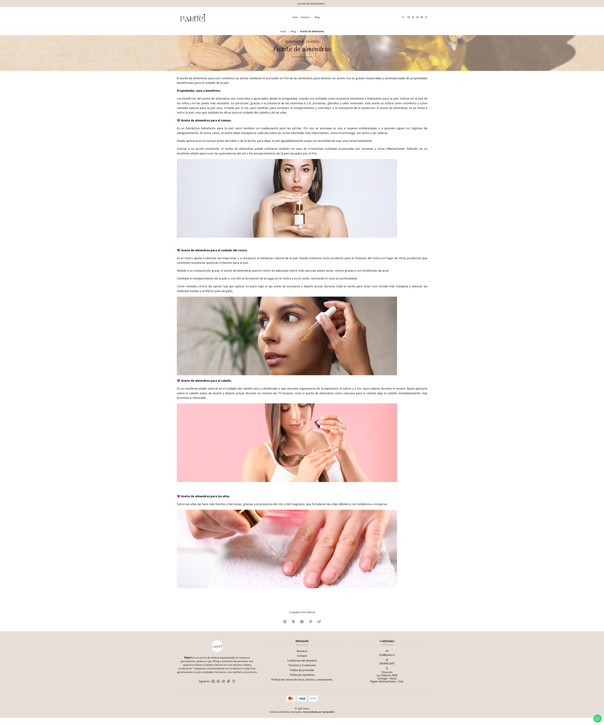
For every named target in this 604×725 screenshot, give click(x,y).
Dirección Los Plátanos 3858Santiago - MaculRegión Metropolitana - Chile (387, 676)
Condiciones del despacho (302, 660)
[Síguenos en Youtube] (417, 17)
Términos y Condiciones (302, 665)
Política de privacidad (302, 670)
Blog (317, 17)
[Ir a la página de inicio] (193, 17)
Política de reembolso (302, 675)
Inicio (295, 17)
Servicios (305, 17)
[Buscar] (403, 17)
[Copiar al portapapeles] (319, 622)
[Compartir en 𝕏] (293, 622)
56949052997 (387, 663)
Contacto (302, 656)
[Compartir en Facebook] (285, 622)
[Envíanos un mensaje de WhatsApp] (597, 718)
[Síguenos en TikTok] (421, 17)
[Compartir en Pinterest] (311, 622)
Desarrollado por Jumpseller (318, 711)
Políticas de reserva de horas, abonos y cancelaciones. (302, 679)
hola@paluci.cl (387, 655)
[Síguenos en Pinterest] (426, 17)
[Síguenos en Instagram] (408, 17)
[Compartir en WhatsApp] (302, 622)
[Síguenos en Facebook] (413, 17)
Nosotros (302, 651)
